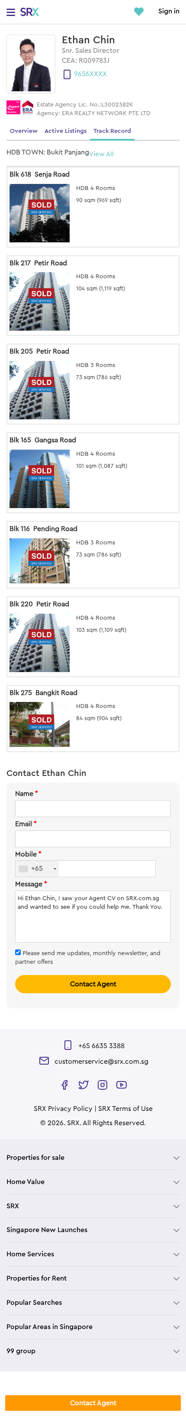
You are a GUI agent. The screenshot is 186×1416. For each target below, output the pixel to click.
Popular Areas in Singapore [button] (49, 1326)
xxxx (98, 74)
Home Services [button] (30, 1254)
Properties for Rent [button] (36, 1278)
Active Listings (66, 131)
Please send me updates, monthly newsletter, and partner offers (87, 957)
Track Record (112, 131)
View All (101, 154)
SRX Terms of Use (125, 1108)
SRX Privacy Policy (63, 1108)
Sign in (169, 11)
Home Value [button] (25, 1181)
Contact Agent (93, 984)
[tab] (93, 1158)
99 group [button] (20, 1351)
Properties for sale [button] (35, 1157)
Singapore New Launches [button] (46, 1229)
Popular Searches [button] (34, 1302)
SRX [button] (12, 1206)
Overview (24, 131)
